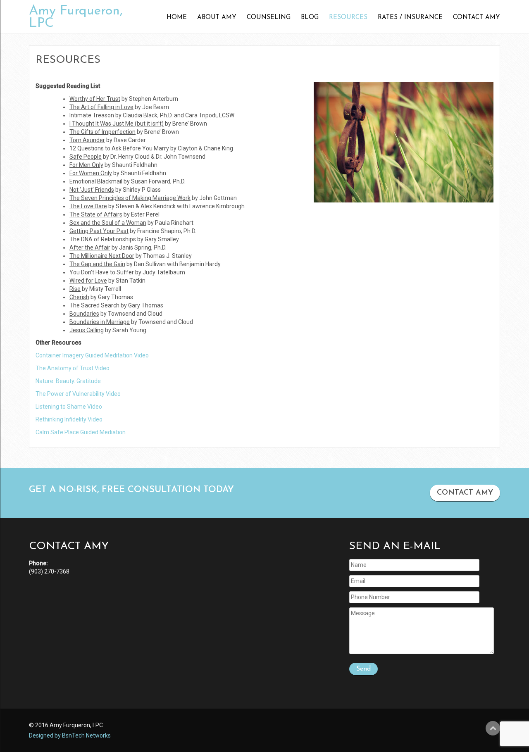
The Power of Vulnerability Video (78, 393)
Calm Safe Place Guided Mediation (81, 432)
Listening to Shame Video (69, 406)
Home (177, 17)
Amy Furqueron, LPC (76, 17)
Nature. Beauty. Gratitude (68, 381)
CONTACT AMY (465, 493)
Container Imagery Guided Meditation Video (92, 355)
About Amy (216, 17)
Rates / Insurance (410, 17)
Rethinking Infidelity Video (69, 419)
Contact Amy (476, 17)
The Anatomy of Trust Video (73, 368)
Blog (310, 17)
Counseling (269, 17)
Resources (348, 17)
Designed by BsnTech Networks (70, 735)
